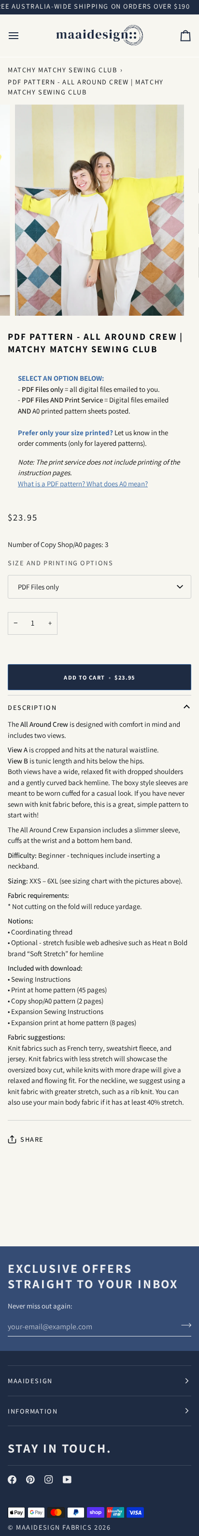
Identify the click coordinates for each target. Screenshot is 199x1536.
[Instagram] (48, 1479)
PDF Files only (38, 586)
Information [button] (32, 1411)
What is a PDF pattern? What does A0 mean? (83, 483)
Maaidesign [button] (30, 1380)
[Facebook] (12, 1479)
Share (32, 1139)
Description (32, 707)
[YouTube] (67, 1479)
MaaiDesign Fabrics (55, 1527)
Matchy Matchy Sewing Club (62, 69)
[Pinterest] (30, 1479)
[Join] (183, 1325)
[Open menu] (22, 35)
